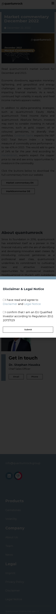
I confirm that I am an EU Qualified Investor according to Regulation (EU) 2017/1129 (28, 316)
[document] (28, 307)
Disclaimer (10, 304)
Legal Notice (32, 304)
